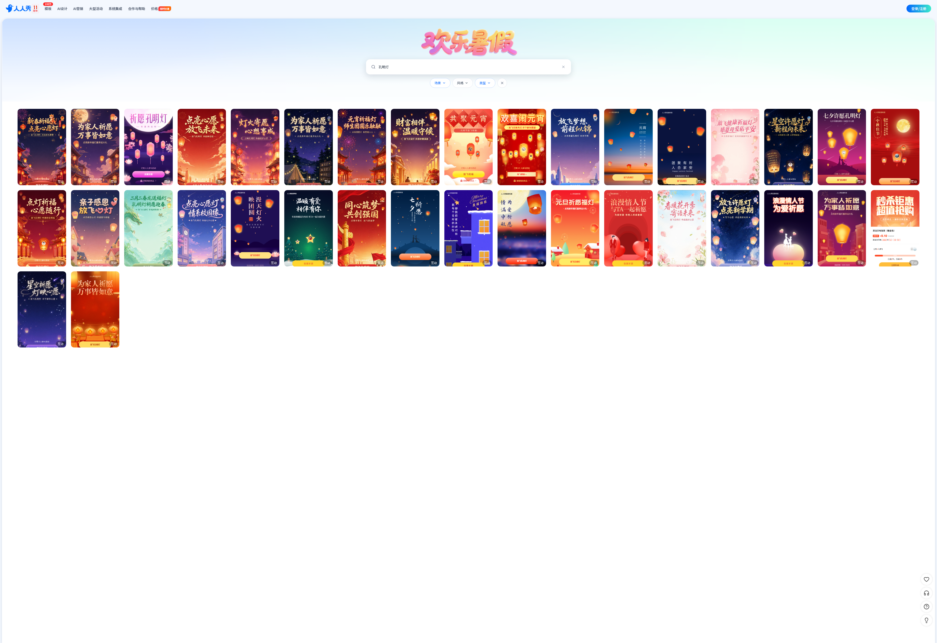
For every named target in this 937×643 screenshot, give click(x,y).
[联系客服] (926, 593)
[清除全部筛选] (502, 83)
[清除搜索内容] (563, 66)
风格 (460, 83)
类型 (482, 83)
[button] (42, 147)
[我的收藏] (926, 579)
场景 (438, 83)
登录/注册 (918, 8)
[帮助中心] (926, 606)
